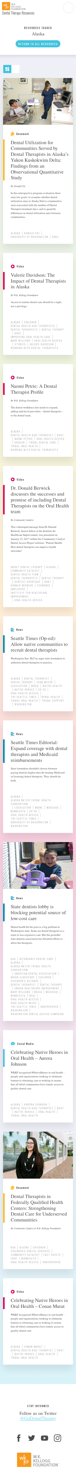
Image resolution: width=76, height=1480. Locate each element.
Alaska (15, 233)
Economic (43, 585)
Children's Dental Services (30, 1251)
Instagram (57, 1438)
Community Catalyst (25, 570)
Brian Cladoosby (23, 977)
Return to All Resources (38, 44)
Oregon (20, 442)
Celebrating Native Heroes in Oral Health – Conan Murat (39, 1303)
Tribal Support (53, 700)
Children (30, 322)
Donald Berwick (22, 585)
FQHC (14, 1258)
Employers (18, 589)
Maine (39, 807)
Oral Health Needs (24, 1003)
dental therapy (53, 329)
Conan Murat (33, 1346)
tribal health (50, 697)
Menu (68, 7)
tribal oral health (24, 446)
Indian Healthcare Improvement (37, 988)
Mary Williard (20, 340)
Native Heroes (24, 689)
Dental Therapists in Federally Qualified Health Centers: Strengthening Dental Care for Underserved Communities (39, 1208)
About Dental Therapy (27, 567)
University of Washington (29, 236)
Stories (20, 344)
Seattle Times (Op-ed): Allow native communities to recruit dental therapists (39, 644)
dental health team (25, 574)
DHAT (18, 333)
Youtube (44, 1438)
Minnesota (18, 811)
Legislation (19, 686)
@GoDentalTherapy (38, 1418)
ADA (13, 959)
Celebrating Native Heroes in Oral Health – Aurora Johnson (39, 1058)
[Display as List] (17, 67)
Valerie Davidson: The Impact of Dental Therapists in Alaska (38, 281)
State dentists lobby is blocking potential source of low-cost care (38, 912)
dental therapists (24, 329)
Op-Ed (42, 689)
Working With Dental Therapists (34, 348)
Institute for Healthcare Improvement (29, 594)
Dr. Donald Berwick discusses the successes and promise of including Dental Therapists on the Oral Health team (40, 500)
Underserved (50, 1006)
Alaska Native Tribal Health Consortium (31, 802)
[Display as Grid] (9, 67)
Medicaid (53, 807)
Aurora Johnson (35, 1104)
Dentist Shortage (28, 581)
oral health (46, 1111)
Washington (23, 704)
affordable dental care (36, 959)
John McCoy (45, 682)
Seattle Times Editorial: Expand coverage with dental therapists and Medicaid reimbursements (39, 751)
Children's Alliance (25, 981)
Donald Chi (32, 233)
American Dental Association (36, 973)
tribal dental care (42, 442)
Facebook (18, 1438)
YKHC (55, 236)
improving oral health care (31, 337)
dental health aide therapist (32, 435)
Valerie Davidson (42, 344)
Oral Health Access (48, 340)
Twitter (31, 1438)
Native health (52, 686)
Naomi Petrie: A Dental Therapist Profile (34, 389)
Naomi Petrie (24, 438)
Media (35, 686)
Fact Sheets (52, 1254)
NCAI (32, 995)
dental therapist (36, 678)
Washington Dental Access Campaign (37, 1014)
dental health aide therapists (33, 326)
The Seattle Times (24, 697)
